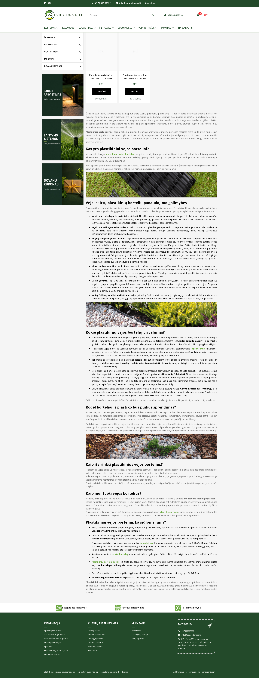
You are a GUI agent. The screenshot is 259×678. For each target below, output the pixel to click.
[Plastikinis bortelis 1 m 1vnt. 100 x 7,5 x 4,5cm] (134, 51)
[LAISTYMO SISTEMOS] (62, 139)
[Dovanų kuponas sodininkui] (62, 184)
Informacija (52, 623)
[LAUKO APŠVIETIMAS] (62, 95)
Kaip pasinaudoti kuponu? (56, 638)
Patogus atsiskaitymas (74, 607)
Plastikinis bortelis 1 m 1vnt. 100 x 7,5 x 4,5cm (135, 77)
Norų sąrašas (138, 638)
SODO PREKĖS (50, 44)
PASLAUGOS (68, 27)
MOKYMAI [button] (166, 27)
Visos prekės (94, 630)
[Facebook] (45, 3)
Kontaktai (150, 3)
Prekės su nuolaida (97, 634)
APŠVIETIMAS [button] (86, 27)
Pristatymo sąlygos (52, 642)
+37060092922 (187, 631)
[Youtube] (49, 3)
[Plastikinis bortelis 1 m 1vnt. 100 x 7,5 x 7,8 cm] (101, 51)
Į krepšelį (101, 91)
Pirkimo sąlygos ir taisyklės (56, 650)
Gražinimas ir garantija (54, 634)
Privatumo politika (52, 654)
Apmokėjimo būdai (52, 630)
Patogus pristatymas (132, 607)
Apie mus (48, 646)
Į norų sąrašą (101, 99)
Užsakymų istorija (140, 634)
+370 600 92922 (102, 3)
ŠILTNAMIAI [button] (105, 27)
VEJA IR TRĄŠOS (51, 51)
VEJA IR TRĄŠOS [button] (146, 27)
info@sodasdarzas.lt (130, 3)
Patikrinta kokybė (191, 607)
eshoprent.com (208, 672)
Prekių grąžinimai (95, 638)
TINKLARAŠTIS (185, 27)
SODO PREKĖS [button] (125, 27)
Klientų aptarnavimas (103, 623)
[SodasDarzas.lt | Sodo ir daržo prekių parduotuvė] (63, 15)
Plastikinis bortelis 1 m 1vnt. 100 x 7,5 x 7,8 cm (101, 77)
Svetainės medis (95, 646)
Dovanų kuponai (95, 642)
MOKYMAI (49, 59)
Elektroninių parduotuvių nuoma (186, 672)
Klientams (138, 623)
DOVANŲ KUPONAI (53, 66)
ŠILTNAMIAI (49, 37)
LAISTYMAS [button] (50, 27)
